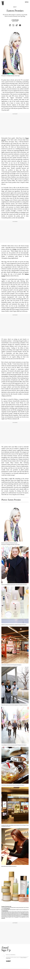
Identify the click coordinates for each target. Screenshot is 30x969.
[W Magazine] (2, 3)
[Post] (13, 25)
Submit (8, 961)
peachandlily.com (7, 908)
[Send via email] (20, 25)
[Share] (10, 25)
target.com (3, 918)
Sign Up (6, 949)
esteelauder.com (25, 913)
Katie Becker (15, 20)
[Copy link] (17, 25)
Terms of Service (23, 957)
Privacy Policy (8, 958)
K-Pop (14, 249)
